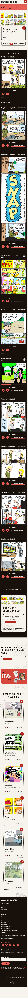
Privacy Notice (15, 969)
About (2, 920)
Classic (8, 823)
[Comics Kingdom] (9, 900)
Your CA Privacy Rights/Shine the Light (9, 930)
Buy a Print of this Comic (18, 94)
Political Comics (4, 914)
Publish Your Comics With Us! (7, 938)
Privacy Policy (4, 924)
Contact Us (3, 922)
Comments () (14, 90)
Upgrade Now (10, 622)
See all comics (13, 893)
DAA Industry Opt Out (5, 926)
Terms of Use (4, 932)
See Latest (15, 53)
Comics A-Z (3, 907)
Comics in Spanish (5, 913)
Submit (5, 963)
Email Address (5, 957)
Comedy (8, 727)
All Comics (3, 916)
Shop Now (7, 659)
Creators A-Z (4, 909)
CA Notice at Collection (6, 928)
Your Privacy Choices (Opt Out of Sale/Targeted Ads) (13, 935)
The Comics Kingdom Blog (6, 911)
